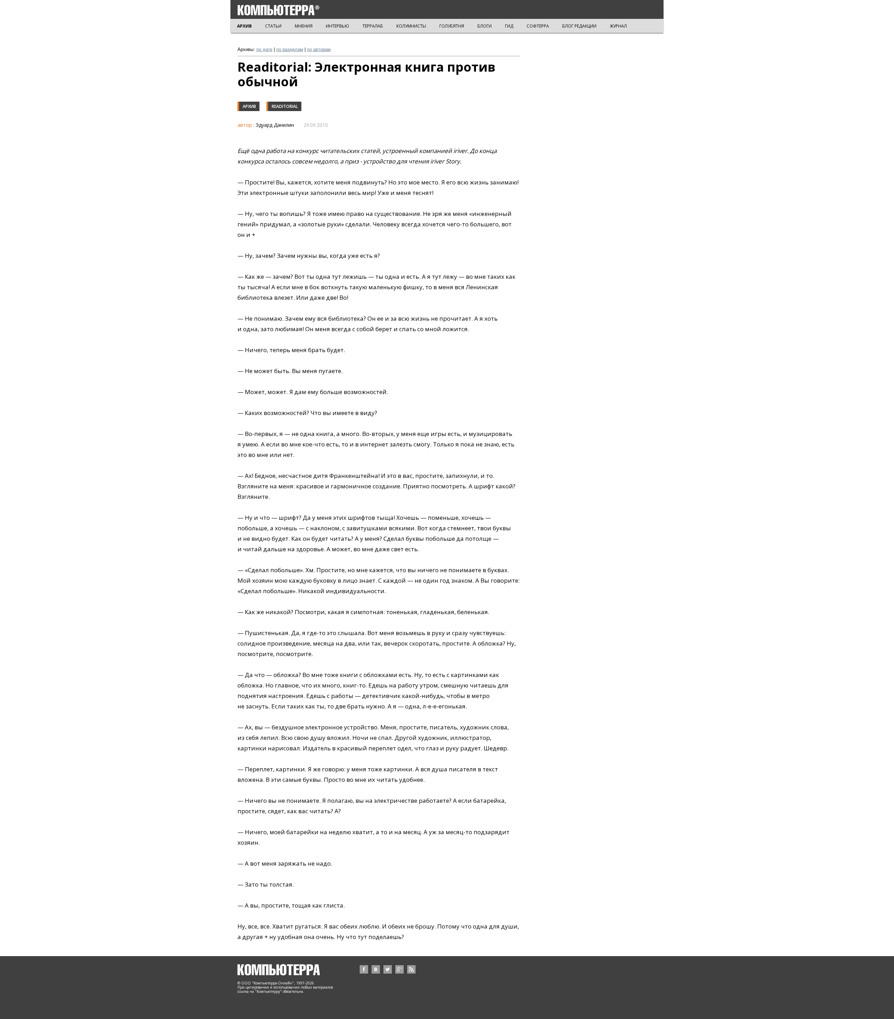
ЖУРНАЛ (618, 26)
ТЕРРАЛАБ (372, 26)
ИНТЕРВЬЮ (337, 26)
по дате (264, 49)
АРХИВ (244, 26)
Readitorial (285, 106)
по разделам (289, 49)
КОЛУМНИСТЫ (411, 26)
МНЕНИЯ (304, 26)
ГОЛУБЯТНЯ (451, 26)
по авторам (319, 49)
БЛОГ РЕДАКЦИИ (579, 26)
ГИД (509, 26)
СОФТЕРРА (538, 26)
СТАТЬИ (273, 26)
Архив (249, 106)
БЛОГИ (484, 26)
